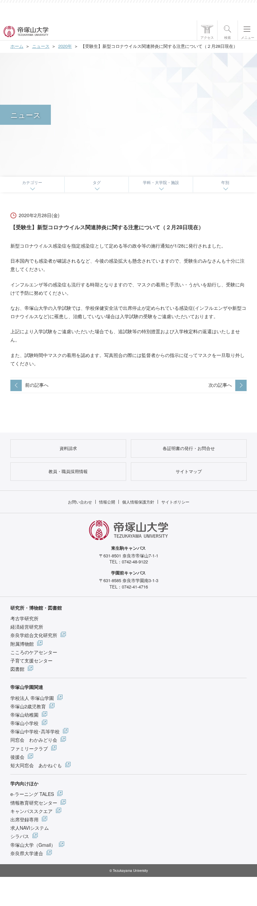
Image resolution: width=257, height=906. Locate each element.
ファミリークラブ (29, 748)
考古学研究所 (24, 618)
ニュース (41, 46)
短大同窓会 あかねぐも (36, 765)
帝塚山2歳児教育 (28, 706)
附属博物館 (22, 643)
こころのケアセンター (33, 652)
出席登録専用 (24, 819)
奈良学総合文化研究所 (33, 635)
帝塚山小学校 (24, 723)
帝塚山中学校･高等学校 (35, 731)
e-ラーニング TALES (32, 794)
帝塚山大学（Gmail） (33, 844)
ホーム (16, 46)
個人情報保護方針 (138, 502)
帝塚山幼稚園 (24, 714)
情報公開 (107, 502)
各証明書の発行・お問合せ (189, 448)
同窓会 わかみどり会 (33, 739)
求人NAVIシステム (29, 827)
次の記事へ (220, 384)
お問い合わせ (80, 502)
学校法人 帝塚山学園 (32, 698)
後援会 (17, 756)
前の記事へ (37, 384)
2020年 (65, 46)
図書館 (17, 668)
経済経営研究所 (26, 626)
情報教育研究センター (33, 802)
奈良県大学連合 (26, 853)
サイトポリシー (175, 502)
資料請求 (68, 448)
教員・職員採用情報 (68, 471)
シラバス (19, 836)
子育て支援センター (31, 660)
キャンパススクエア (31, 811)
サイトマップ (189, 471)
